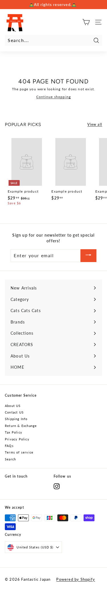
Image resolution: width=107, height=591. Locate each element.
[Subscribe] (88, 255)
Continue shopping (53, 97)
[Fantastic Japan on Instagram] (57, 486)
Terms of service (19, 452)
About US (13, 406)
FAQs (9, 446)
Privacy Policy (17, 439)
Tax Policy (13, 432)
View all (94, 124)
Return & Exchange (21, 426)
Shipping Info (16, 419)
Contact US (14, 412)
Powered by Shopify (75, 579)
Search (10, 459)
